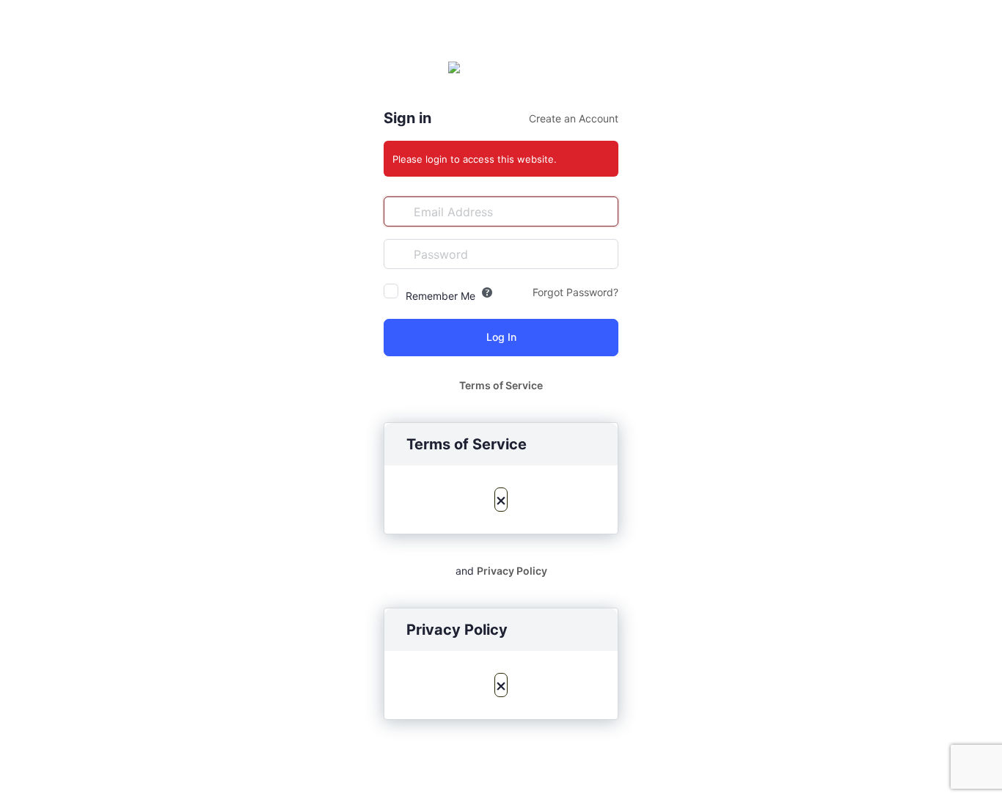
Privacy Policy (512, 570)
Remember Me (440, 296)
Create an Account (573, 118)
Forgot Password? (575, 292)
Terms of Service (501, 385)
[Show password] (603, 253)
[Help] (487, 292)
